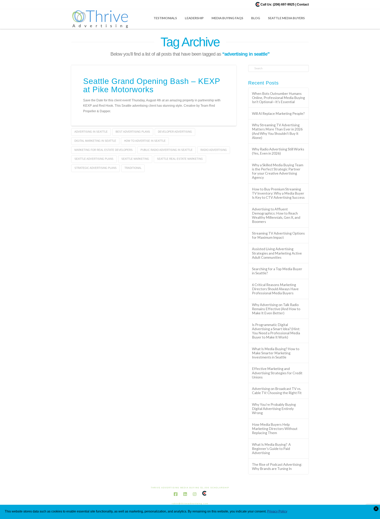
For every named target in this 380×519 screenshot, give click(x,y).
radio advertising (213, 149)
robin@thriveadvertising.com (190, 503)
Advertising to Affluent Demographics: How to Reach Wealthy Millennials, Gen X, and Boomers (276, 215)
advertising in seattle (91, 131)
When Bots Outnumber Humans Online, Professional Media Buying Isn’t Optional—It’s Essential (278, 97)
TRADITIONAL (133, 167)
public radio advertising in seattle (167, 149)
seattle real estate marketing (180, 158)
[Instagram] (194, 494)
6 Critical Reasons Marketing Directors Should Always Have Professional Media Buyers (275, 289)
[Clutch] (258, 4)
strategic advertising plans (95, 167)
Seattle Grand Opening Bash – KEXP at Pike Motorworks (151, 85)
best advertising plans (133, 131)
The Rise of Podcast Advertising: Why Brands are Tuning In (277, 466)
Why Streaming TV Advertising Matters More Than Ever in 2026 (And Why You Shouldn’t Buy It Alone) (277, 131)
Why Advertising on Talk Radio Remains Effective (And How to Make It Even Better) (276, 309)
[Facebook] (175, 494)
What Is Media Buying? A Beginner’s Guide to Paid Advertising (271, 448)
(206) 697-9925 (283, 4)
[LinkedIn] (185, 494)
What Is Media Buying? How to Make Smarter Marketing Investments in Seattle (275, 353)
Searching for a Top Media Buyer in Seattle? (277, 271)
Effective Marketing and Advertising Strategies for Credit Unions (277, 373)
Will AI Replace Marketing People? (278, 113)
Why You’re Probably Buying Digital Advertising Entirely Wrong (274, 408)
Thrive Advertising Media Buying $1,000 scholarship (190, 488)
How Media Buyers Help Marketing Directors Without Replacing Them (274, 428)
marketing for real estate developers (103, 149)
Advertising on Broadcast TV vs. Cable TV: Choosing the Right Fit (277, 391)
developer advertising (175, 131)
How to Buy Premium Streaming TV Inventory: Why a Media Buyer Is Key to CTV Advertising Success (278, 193)
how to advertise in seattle (145, 140)
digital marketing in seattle (95, 140)
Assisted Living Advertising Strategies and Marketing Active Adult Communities (277, 253)
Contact (303, 4)
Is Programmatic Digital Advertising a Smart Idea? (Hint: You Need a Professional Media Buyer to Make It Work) (276, 331)
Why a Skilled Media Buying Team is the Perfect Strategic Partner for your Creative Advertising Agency (277, 171)
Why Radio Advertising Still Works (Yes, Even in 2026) (278, 151)
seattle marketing (135, 158)
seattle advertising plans (93, 158)
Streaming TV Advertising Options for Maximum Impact (278, 235)
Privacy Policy (277, 511)
